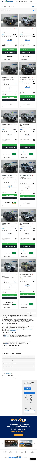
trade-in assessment (28, 329)
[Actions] (16, 29)
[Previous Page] (28, 313)
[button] (17, 20)
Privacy (15, 457)
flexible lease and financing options (15, 329)
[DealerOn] (18, 456)
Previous (2, 443)
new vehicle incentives (12, 330)
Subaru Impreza (6, 343)
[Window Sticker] (16, 36)
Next (34, 443)
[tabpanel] (11, 443)
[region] (9, 45)
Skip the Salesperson (9, 49)
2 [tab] (18, 448)
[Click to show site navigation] (35, 1)
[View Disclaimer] (10, 37)
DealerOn (10, 457)
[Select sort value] (35, 10)
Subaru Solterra (6, 341)
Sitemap (13, 457)
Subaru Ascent (6, 338)
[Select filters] (33, 10)
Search (33, 6)
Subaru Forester (6, 336)
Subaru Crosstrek (6, 337)
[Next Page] (30, 313)
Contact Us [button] (27, 388)
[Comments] (15, 36)
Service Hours (27, 410)
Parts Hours (26, 412)
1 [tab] (17, 448)
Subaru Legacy (6, 342)
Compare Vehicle (7, 59)
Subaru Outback (6, 335)
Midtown (20, 457)
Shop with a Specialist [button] (10, 52)
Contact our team (8, 373)
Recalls (17, 457)
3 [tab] (19, 448)
